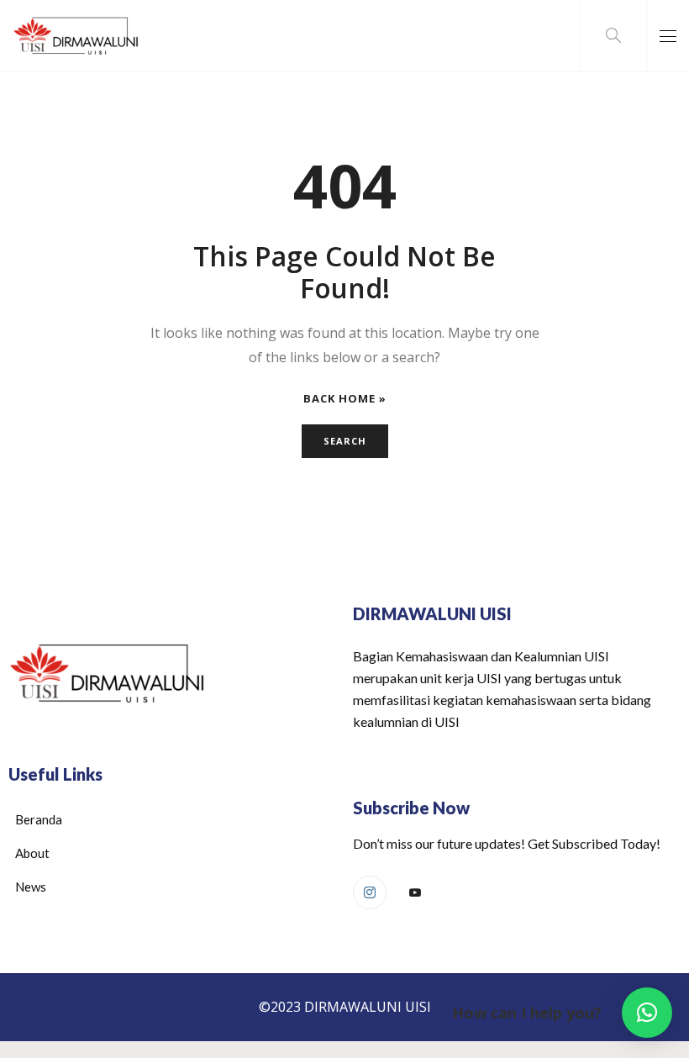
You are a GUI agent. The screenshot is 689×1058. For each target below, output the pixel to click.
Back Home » (345, 399)
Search (344, 440)
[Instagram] (370, 892)
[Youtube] (415, 893)
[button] (647, 1012)
